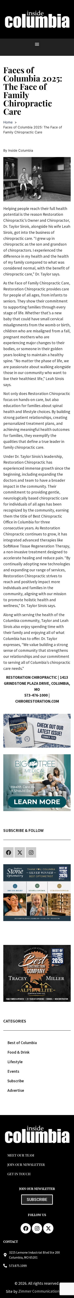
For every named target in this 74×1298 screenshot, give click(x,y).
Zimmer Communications (40, 1291)
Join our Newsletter (26, 1164)
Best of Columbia (22, 1042)
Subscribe (15, 1080)
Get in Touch (18, 1174)
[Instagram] (31, 852)
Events (13, 1071)
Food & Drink (18, 1052)
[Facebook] (8, 852)
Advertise (15, 1090)
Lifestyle (15, 1061)
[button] (37, 44)
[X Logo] (20, 852)
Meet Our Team (20, 1155)
